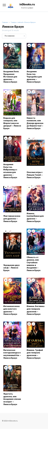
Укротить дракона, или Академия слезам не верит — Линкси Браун (12, 399)
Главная (5, 22)
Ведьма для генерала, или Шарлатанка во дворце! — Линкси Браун (12, 123)
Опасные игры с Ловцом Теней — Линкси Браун (35, 175)
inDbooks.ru (27, 4)
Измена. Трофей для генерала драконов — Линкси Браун (35, 354)
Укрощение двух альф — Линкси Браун (11, 268)
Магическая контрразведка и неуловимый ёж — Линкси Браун (12, 354)
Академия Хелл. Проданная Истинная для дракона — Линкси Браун (11, 76)
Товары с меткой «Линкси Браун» (23, 22)
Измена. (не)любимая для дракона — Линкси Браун (35, 217)
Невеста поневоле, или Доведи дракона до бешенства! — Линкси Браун (35, 123)
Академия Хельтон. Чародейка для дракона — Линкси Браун (34, 76)
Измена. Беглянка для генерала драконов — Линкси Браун (35, 310)
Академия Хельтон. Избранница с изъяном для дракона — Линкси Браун (10, 171)
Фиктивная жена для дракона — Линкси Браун (11, 218)
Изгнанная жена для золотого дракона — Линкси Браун (11, 310)
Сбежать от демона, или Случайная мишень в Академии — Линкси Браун (33, 264)
